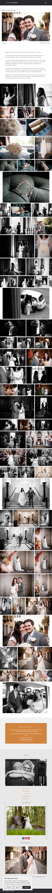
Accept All (26, 887)
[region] (17, 883)
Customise (8, 887)
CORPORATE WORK (26, 796)
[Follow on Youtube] (29, 838)
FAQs (26, 793)
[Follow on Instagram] (26, 838)
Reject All (18, 887)
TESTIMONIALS (26, 791)
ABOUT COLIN (26, 788)
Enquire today (26, 739)
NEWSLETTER (26, 798)
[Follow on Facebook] (23, 838)
